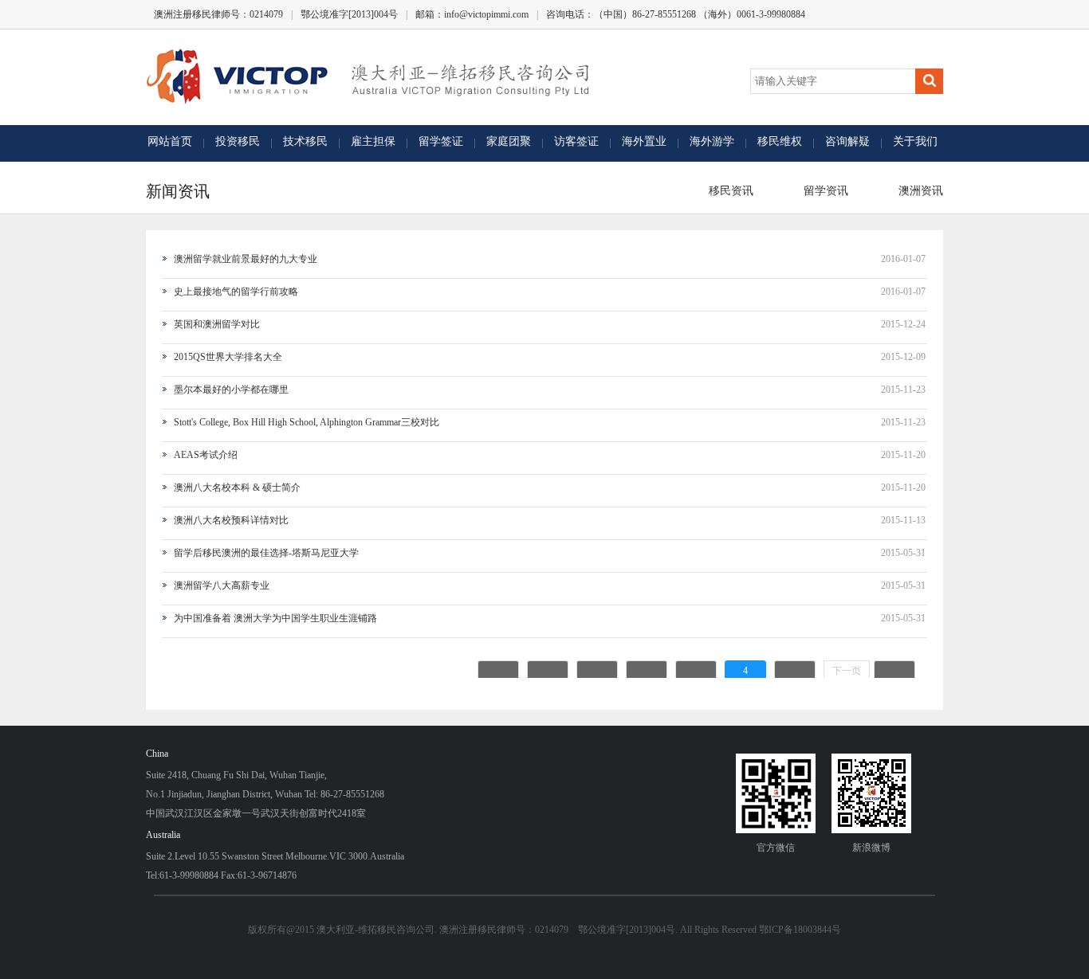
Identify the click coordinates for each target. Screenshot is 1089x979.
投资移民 (237, 141)
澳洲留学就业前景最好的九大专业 (245, 258)
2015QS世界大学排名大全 (228, 356)
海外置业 (644, 141)
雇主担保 (373, 141)
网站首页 (169, 141)
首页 (498, 670)
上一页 (547, 673)
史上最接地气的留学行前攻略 (236, 291)
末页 (894, 670)
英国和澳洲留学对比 (217, 324)
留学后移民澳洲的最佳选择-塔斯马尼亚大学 (266, 552)
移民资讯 (727, 191)
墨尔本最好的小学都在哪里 (231, 389)
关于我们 (915, 141)
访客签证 (576, 141)
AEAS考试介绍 (206, 454)
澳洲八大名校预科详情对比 (231, 520)
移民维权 (779, 141)
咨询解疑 (847, 141)
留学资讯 (822, 191)
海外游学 (712, 141)
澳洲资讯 (917, 191)
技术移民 (305, 141)
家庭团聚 (508, 141)
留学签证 (441, 141)
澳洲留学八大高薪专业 (221, 585)
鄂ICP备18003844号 (800, 929)
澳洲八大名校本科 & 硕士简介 (237, 487)
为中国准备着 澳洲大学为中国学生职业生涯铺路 (275, 618)
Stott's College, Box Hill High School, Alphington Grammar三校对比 (306, 422)
